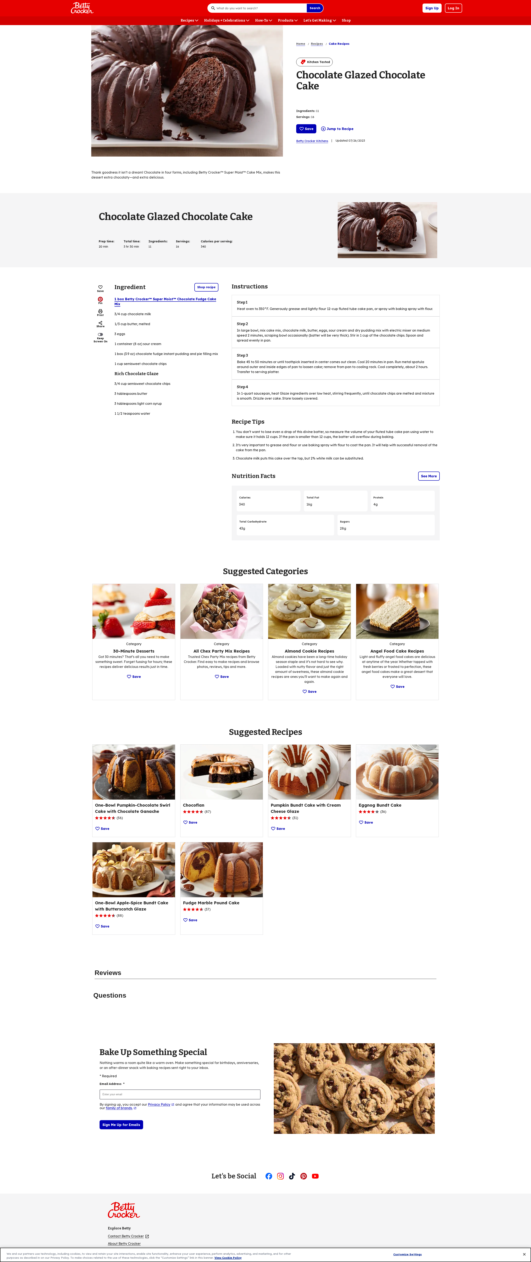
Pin (100, 303)
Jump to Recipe (340, 129)
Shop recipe (206, 287)
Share (100, 326)
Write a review (345, 98)
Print (100, 315)
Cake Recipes (339, 44)
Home (300, 44)
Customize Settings (407, 1254)
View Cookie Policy (228, 1257)
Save (309, 129)
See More (429, 476)
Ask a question (370, 98)
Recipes (317, 44)
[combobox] (260, 8)
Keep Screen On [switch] (100, 340)
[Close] (524, 1254)
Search (315, 8)
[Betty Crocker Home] (82, 8)
